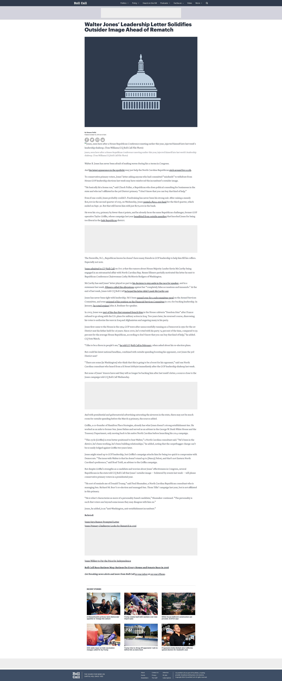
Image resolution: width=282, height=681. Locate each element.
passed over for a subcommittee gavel (155, 298)
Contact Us (155, 673)
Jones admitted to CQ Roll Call (100, 269)
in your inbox (141, 574)
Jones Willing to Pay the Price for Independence (108, 561)
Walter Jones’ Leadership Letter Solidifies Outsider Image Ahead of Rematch (138, 27)
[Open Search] (207, 3)
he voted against (101, 306)
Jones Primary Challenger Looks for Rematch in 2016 (110, 526)
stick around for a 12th (180, 170)
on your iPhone (157, 574)
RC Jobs (165, 675)
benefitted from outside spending (150, 217)
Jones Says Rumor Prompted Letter (102, 522)
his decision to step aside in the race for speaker (155, 283)
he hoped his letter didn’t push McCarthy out (146, 291)
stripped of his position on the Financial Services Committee (135, 302)
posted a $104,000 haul (154, 202)
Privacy (154, 675)
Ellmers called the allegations (119, 287)
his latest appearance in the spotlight (107, 170)
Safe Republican (109, 220)
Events (143, 675)
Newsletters (144, 678)
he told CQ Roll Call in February (135, 345)
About (143, 673)
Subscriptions (167, 678)
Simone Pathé (91, 132)
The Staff (154, 678)
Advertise (166, 673)
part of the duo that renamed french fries (123, 312)
